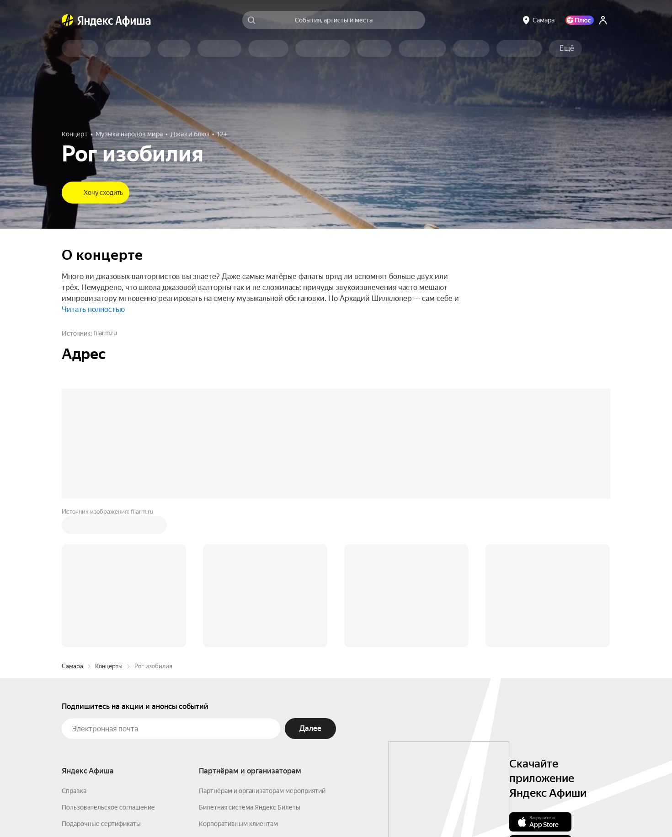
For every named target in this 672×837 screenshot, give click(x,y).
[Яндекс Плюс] (579, 20)
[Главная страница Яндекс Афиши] (68, 20)
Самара (72, 666)
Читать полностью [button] (93, 309)
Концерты (109, 666)
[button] (566, 48)
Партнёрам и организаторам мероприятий (262, 790)
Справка (74, 790)
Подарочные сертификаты (101, 823)
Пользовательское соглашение (108, 807)
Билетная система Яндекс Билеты (249, 807)
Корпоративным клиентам (238, 823)
